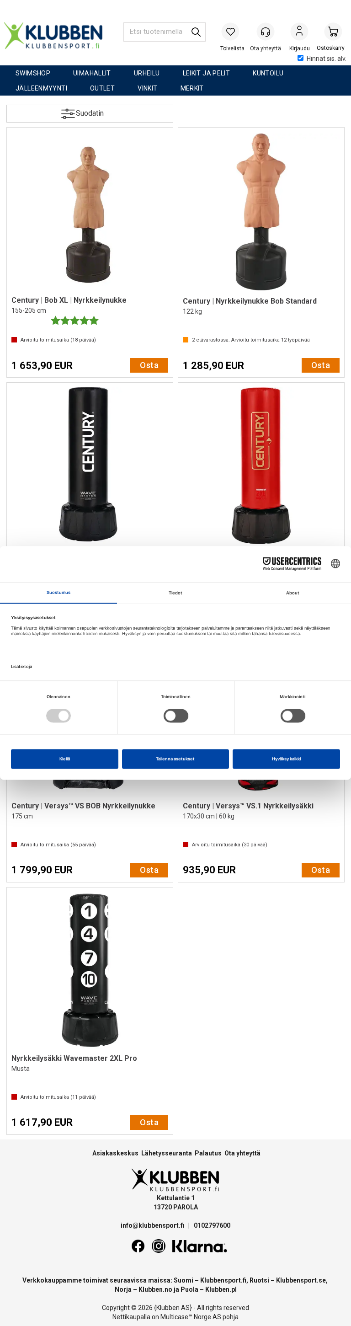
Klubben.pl (221, 1289)
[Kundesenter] (265, 31)
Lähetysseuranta (166, 1153)
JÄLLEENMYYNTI (41, 88)
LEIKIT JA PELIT (206, 73)
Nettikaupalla (131, 1317)
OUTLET (102, 88)
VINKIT (147, 88)
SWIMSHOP (33, 73)
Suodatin (90, 113)
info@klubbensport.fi (153, 1225)
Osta (149, 365)
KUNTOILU (268, 73)
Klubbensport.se (301, 1280)
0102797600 (212, 1225)
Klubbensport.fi (223, 1280)
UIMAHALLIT (92, 73)
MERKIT (192, 88)
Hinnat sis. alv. (326, 58)
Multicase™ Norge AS (190, 1317)
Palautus (208, 1153)
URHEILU (147, 73)
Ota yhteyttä (242, 1153)
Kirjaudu (299, 32)
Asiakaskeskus (115, 1153)
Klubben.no (155, 1289)
